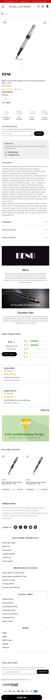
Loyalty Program (8, 554)
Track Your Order (8, 543)
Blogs (4, 633)
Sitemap (5, 647)
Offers (4, 636)
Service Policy (7, 603)
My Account (7, 550)
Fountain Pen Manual (10, 587)
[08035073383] (5, 152)
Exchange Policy (8, 610)
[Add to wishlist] (5, 22)
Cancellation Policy (9, 606)
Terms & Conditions (10, 614)
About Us (6, 546)
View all (45, 410)
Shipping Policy (8, 617)
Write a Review (9, 354)
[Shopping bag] (43, 6)
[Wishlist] (38, 6)
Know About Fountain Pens (13, 573)
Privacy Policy (7, 599)
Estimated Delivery (9, 126)
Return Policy (7, 621)
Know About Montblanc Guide (14, 576)
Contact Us (6, 557)
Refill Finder (7, 640)
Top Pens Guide (8, 580)
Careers (5, 644)
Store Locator (7, 561)
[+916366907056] (6, 155)
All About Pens (8, 584)
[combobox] (25, 13)
